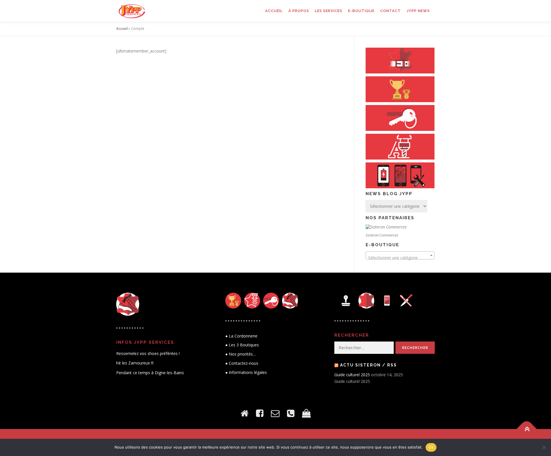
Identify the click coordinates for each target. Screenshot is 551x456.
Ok (431, 447)
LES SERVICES (328, 11)
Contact (390, 11)
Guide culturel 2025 (352, 374)
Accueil (122, 28)
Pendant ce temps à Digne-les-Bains (150, 372)
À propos (298, 11)
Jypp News (418, 11)
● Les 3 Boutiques (242, 345)
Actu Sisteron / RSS (368, 365)
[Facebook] (259, 413)
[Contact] (275, 413)
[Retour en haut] (527, 429)
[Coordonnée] (290, 413)
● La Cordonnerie (241, 336)
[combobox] (400, 255)
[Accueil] (244, 413)
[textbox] (400, 258)
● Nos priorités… (240, 354)
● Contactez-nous (241, 363)
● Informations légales (246, 372)
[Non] (544, 447)
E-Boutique (361, 11)
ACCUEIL (274, 11)
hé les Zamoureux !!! (135, 363)
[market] (306, 413)
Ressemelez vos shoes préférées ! (148, 353)
